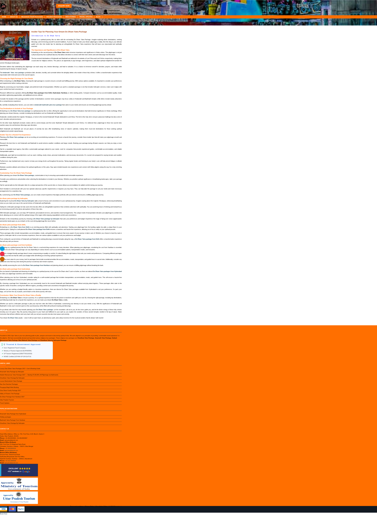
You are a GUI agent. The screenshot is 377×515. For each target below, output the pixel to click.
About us (14, 17)
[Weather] (2, 248)
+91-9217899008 (10, 461)
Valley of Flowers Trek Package (9, 393)
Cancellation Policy (101, 506)
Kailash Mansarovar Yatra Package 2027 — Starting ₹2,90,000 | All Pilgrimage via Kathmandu (29, 375)
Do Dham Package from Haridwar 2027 (12, 397)
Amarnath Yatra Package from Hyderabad (13, 414)
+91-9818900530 (10, 448)
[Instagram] (105, 1)
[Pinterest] (116, 1)
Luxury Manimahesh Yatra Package (11, 381)
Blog (98, 17)
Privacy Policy (89, 506)
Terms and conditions (76, 506)
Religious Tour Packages (32, 17)
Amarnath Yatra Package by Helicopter (12, 371)
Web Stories (70, 17)
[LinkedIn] (112, 1)
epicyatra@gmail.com (11, 450)
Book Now (3, 514)
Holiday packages (54, 17)
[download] (2, 254)
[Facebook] (101, 1)
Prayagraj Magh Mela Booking (9, 387)
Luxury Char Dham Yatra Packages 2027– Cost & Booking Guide (20, 368)
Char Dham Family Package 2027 (10, 390)
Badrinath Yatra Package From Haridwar (12, 420)
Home (4, 17)
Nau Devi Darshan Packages (9, 384)
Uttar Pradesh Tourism (7, 400)
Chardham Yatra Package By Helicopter (12, 378)
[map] (2, 259)
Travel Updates (85, 17)
